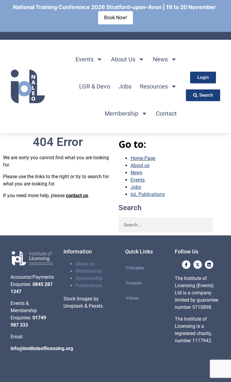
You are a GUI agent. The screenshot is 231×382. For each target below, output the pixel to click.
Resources (154, 86)
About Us (123, 59)
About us (84, 264)
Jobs (125, 86)
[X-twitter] (197, 264)
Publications (88, 285)
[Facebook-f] (186, 264)
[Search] (220, 224)
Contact (166, 113)
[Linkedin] (209, 264)
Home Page (143, 158)
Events (84, 59)
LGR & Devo (94, 86)
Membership (121, 113)
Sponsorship (88, 278)
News (160, 59)
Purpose (134, 283)
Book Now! (115, 17)
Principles (135, 268)
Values (132, 298)
